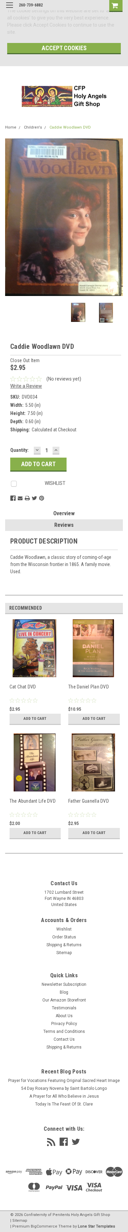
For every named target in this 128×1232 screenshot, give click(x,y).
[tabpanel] (34, 676)
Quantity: (19, 450)
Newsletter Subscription (64, 984)
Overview (64, 513)
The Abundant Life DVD (33, 801)
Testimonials (64, 1008)
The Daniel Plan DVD (88, 686)
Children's (33, 127)
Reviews (64, 525)
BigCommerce (44, 1226)
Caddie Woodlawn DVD (70, 127)
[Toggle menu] (9, 9)
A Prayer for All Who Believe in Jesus (64, 1096)
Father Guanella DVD (88, 801)
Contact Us (64, 1039)
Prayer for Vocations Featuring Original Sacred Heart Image (64, 1080)
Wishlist (64, 929)
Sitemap (64, 952)
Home (10, 127)
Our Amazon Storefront (64, 1000)
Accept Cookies (64, 47)
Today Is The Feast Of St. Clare (64, 1104)
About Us (64, 1015)
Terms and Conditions (64, 1031)
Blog (64, 992)
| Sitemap (18, 1220)
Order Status (64, 937)
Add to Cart (35, 718)
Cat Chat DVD (23, 686)
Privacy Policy (64, 1023)
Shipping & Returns (64, 944)
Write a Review (26, 386)
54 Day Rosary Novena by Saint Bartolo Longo (64, 1088)
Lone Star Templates (96, 1226)
